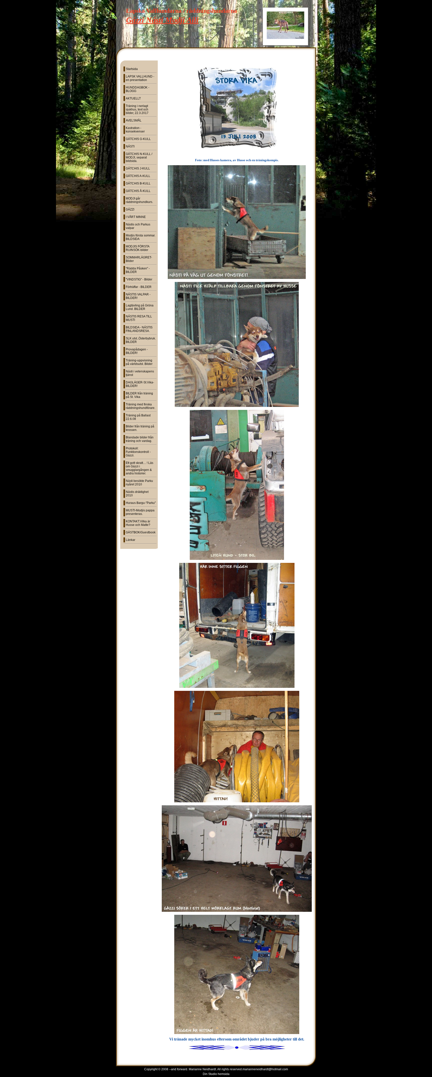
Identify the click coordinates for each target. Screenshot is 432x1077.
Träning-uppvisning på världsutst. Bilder (139, 362)
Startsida (132, 69)
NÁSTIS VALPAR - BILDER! (138, 296)
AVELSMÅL (134, 120)
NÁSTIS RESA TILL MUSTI (139, 318)
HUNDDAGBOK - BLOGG (137, 89)
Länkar (130, 540)
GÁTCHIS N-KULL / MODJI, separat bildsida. (139, 157)
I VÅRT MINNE (136, 217)
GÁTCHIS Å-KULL (138, 191)
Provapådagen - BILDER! (137, 351)
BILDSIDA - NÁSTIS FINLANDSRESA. (139, 329)
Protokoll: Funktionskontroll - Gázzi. (138, 452)
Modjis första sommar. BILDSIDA (140, 237)
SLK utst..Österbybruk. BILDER (141, 340)
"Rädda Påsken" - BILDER (138, 270)
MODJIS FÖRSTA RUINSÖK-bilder (138, 248)
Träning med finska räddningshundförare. (140, 406)
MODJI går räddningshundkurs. (139, 200)
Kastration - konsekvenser (135, 129)
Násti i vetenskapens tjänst (140, 373)
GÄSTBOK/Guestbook (141, 532)
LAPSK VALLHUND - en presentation (140, 78)
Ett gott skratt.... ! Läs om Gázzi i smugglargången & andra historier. (139, 468)
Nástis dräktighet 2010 (137, 493)
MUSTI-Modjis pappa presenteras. (140, 512)
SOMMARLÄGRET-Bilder (139, 259)
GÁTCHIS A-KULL (138, 176)
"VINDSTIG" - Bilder (139, 279)
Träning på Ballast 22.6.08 (138, 417)
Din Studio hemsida (216, 1074)
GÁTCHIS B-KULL (138, 183)
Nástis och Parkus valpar (138, 226)
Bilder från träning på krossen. (140, 428)
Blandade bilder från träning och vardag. (140, 439)
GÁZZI (130, 209)
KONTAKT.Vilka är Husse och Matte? (138, 523)
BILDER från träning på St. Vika (139, 395)
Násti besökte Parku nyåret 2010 (139, 482)
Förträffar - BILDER (139, 287)
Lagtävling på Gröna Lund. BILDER (140, 307)
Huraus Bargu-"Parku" (141, 503)
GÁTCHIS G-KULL (138, 139)
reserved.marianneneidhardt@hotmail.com (259, 1069)
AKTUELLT (133, 98)
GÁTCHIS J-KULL (138, 168)
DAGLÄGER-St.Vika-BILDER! (140, 384)
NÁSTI (130, 146)
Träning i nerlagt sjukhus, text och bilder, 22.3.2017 (137, 109)
